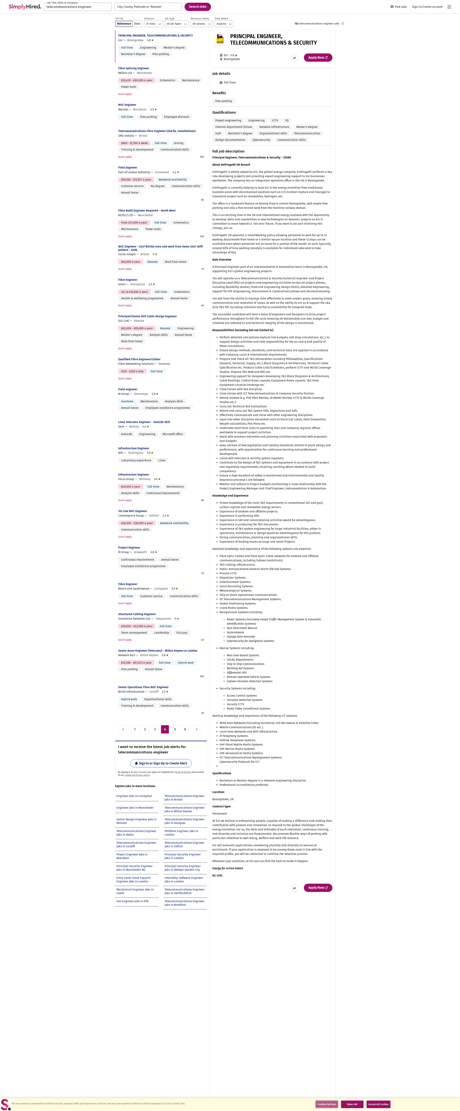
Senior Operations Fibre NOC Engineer (143, 687)
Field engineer (127, 389)
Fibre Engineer (127, 279)
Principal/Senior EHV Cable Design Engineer (147, 316)
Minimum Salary (200, 18)
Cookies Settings (327, 1104)
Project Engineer (129, 547)
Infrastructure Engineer (133, 448)
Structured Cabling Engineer (137, 614)
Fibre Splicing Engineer (133, 68)
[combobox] (78, 7)
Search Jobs (197, 7)
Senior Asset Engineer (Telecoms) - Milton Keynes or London (157, 650)
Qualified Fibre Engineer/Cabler (139, 359)
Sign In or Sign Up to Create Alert (163, 763)
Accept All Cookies (378, 1104)
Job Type (169, 18)
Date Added (221, 18)
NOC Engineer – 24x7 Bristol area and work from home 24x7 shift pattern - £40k (160, 248)
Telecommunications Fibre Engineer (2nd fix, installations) (157, 131)
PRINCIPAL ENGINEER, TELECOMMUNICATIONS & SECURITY (155, 35)
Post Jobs (401, 6)
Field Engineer (127, 167)
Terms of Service (183, 772)
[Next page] (197, 729)
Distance (149, 18)
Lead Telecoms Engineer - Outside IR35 (144, 422)
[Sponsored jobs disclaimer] (343, 23)
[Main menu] (449, 7)
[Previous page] (123, 729)
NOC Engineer (127, 104)
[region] (230, 1104)
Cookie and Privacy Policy (137, 775)
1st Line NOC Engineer (132, 511)
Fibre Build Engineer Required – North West (147, 210)
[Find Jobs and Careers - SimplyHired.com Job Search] (25, 7)
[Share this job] (294, 58)
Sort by (119, 18)
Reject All (352, 1104)
